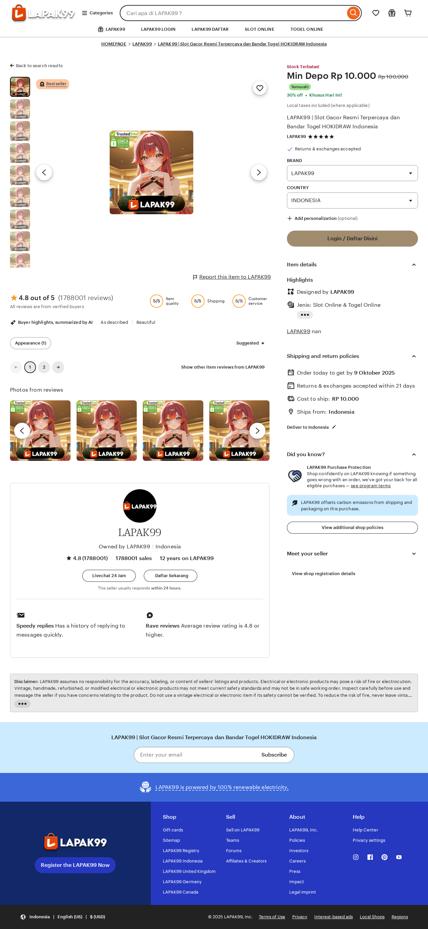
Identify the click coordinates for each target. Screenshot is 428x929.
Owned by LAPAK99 (124, 546)
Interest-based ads (333, 916)
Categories (101, 12)
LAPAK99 (142, 43)
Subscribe (274, 755)
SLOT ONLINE (259, 29)
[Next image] (259, 172)
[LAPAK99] (43, 19)
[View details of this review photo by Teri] (173, 430)
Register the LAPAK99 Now (75, 865)
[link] (16, 367)
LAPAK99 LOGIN (158, 29)
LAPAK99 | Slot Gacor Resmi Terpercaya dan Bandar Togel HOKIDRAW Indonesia (242, 43)
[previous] (22, 431)
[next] (257, 431)
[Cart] (408, 13)
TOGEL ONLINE (307, 29)
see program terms (371, 485)
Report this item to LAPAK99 (235, 277)
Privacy (299, 916)
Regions (400, 916)
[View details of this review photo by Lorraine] (239, 430)
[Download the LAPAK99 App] (75, 842)
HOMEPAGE (113, 43)
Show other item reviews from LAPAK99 (222, 367)
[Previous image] (44, 172)
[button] (109, 576)
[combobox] (232, 13)
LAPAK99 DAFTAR (210, 29)
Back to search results (39, 65)
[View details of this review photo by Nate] (107, 430)
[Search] (353, 13)
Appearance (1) (30, 343)
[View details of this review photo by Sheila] (40, 430)
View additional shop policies (352, 527)
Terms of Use (272, 916)
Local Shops (372, 916)
